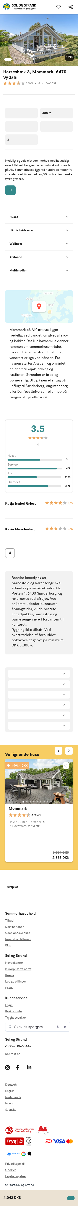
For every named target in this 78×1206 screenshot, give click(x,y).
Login (9, 1005)
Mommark (18, 808)
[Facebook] (21, 1067)
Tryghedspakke (15, 1018)
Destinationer (14, 927)
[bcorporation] (30, 1144)
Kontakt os (12, 1054)
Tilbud (9, 921)
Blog (8, 945)
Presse (9, 975)
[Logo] (18, 7)
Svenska (10, 1110)
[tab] (23, 801)
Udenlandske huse (17, 933)
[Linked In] (32, 1067)
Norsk (9, 1103)
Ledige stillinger (15, 981)
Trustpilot (11, 887)
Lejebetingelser (15, 1176)
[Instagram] (10, 1067)
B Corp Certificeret (18, 969)
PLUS (9, 988)
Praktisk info (13, 1011)
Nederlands (13, 1097)
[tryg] (15, 1144)
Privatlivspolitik (15, 1164)
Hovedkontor (14, 963)
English (10, 1091)
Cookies (10, 1170)
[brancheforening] (20, 1133)
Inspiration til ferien (18, 939)
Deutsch (11, 1085)
